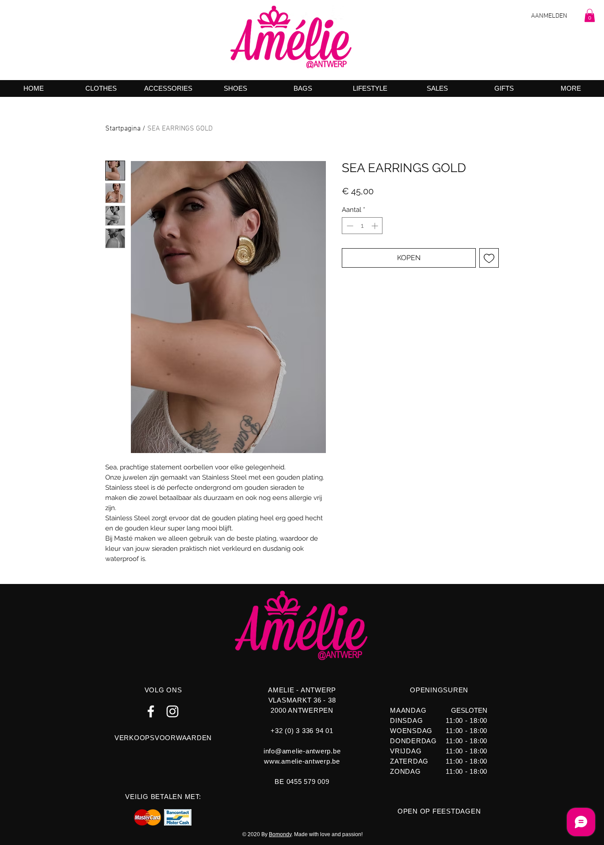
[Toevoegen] (489, 258)
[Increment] (376, 226)
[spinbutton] (362, 226)
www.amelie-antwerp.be (302, 761)
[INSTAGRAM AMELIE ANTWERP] (172, 711)
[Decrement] (349, 226)
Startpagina (123, 128)
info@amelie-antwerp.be (302, 751)
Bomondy (280, 834)
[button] (589, 15)
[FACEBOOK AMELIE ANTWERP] (151, 711)
